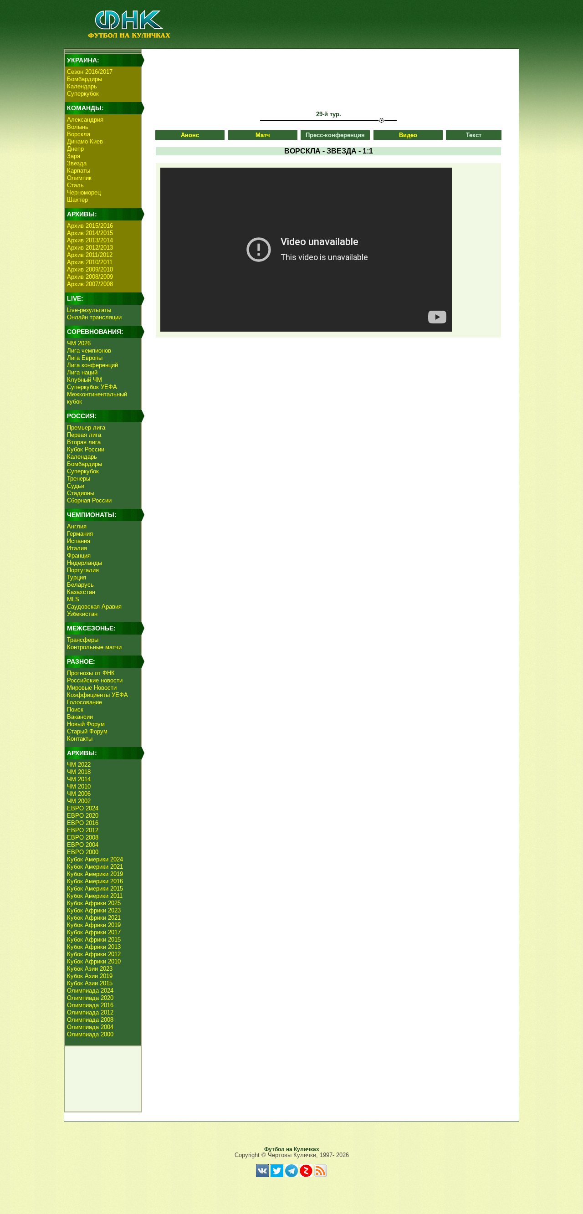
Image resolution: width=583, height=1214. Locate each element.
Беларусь (80, 584)
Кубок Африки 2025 (94, 903)
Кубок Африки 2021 (94, 917)
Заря (73, 156)
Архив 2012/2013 (90, 247)
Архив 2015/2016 (90, 225)
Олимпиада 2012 (90, 1012)
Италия (77, 548)
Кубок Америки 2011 (95, 895)
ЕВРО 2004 (82, 844)
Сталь (75, 185)
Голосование (84, 702)
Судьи (75, 485)
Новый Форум (86, 724)
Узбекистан (82, 613)
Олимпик (79, 177)
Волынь (77, 126)
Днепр (75, 148)
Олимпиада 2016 (90, 1005)
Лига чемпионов (89, 350)
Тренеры (78, 478)
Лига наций (82, 372)
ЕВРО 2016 (82, 823)
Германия (80, 533)
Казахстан (81, 592)
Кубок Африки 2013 (94, 946)
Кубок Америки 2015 (95, 888)
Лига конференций (92, 365)
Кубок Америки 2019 (95, 874)
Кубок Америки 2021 (95, 866)
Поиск (75, 709)
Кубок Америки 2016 (95, 881)
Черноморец (84, 192)
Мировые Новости (92, 687)
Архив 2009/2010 (90, 269)
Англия (77, 526)
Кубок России (85, 449)
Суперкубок (83, 93)
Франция (79, 555)
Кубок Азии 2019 (90, 976)
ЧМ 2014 (79, 779)
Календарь (82, 86)
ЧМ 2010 (79, 786)
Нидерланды (84, 562)
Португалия (83, 570)
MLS (73, 599)
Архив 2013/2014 (90, 240)
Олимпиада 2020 (90, 997)
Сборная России (89, 500)
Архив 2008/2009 (90, 276)
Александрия (85, 119)
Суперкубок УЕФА (92, 387)
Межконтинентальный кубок (97, 398)
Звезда (77, 163)
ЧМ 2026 (79, 343)
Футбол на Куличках (291, 1149)
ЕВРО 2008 (82, 837)
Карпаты (78, 170)
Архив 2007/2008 (90, 284)
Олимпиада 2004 (90, 1027)
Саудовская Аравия (94, 606)
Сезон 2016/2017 (90, 71)
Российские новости (95, 680)
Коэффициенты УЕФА (97, 695)
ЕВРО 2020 (82, 815)
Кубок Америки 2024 (95, 859)
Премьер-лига (86, 427)
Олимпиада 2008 (90, 1019)
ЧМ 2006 (79, 793)
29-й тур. (328, 114)
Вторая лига (84, 442)
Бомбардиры (84, 79)
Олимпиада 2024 (90, 990)
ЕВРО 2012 (82, 830)
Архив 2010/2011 (90, 262)
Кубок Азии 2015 (90, 983)
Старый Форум (87, 731)
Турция (76, 577)
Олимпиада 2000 (90, 1034)
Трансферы (82, 639)
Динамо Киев (85, 141)
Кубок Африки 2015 (94, 939)
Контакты (79, 738)
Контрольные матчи (94, 647)
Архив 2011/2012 (90, 254)
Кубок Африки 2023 (94, 910)
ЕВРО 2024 (82, 808)
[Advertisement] (328, 71)
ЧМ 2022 (79, 764)
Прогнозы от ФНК (91, 673)
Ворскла (78, 134)
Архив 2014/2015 (90, 233)
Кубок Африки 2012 (94, 954)
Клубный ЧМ (84, 379)
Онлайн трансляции (94, 317)
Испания (78, 541)
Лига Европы (84, 357)
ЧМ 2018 (79, 771)
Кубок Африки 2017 (94, 932)
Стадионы (80, 493)
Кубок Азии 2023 (90, 968)
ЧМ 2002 (79, 801)
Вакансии (80, 716)
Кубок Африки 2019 (94, 925)
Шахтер (77, 199)
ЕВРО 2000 (82, 852)
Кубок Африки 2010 (94, 961)
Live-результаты (89, 310)
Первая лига (84, 434)
